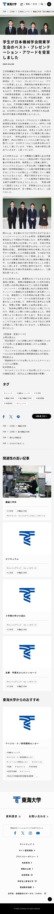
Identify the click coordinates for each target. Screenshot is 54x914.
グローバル (38, 762)
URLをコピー (41, 416)
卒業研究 (9, 403)
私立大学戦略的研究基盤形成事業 (20, 776)
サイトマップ (26, 844)
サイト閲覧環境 (26, 851)
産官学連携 (12, 771)
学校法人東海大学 (26, 881)
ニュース (9, 393)
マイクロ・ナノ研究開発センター (20, 757)
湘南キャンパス (24, 393)
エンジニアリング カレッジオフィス (22, 568)
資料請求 (11, 816)
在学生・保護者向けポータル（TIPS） (25, 894)
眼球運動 (41, 398)
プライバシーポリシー (26, 857)
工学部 (38, 393)
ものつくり (21, 767)
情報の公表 (26, 869)
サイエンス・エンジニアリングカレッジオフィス (26, 516)
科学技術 (33, 767)
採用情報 (26, 875)
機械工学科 (10, 398)
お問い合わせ (37, 816)
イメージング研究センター (18, 762)
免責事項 (26, 863)
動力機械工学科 (26, 398)
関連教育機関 (26, 887)
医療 (9, 767)
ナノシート (22, 403)
